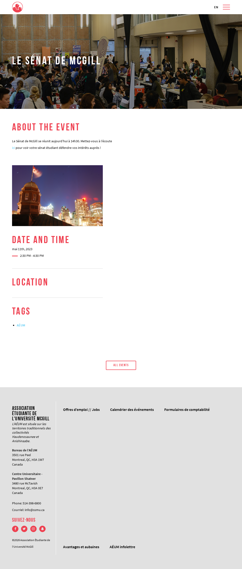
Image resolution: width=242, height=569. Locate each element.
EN (216, 7)
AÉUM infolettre (122, 546)
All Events (121, 365)
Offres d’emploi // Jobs (81, 409)
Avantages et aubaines (81, 546)
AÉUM (21, 325)
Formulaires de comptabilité (187, 409)
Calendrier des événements (132, 409)
